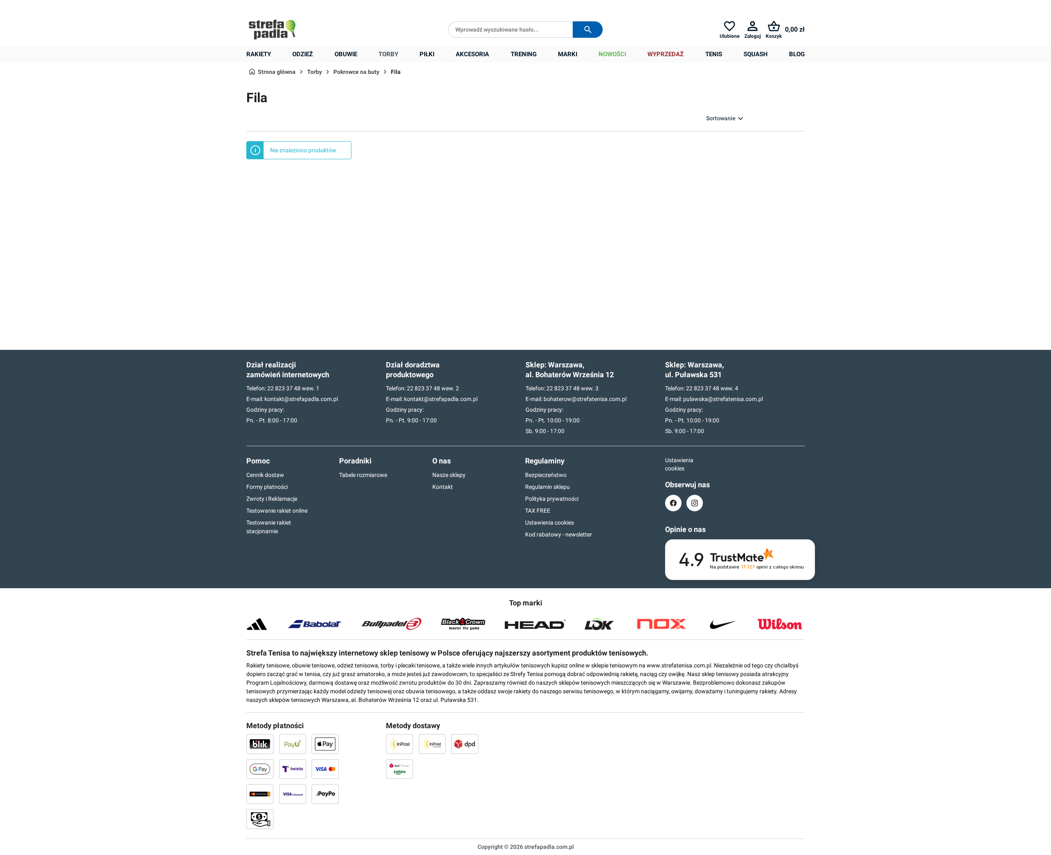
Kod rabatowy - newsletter (558, 534)
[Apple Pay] (325, 744)
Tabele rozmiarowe (363, 475)
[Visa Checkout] (292, 794)
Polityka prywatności (551, 498)
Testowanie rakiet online (276, 510)
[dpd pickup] (399, 769)
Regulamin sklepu (547, 487)
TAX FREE (537, 510)
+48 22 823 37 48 (306, 6)
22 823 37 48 (284, 388)
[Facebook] (673, 503)
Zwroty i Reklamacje (271, 498)
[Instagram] (694, 503)
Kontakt (442, 487)
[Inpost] (399, 744)
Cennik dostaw (265, 475)
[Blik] (259, 744)
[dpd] (464, 744)
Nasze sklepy (449, 475)
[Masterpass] (259, 794)
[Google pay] (259, 769)
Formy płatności (267, 487)
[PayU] (292, 744)
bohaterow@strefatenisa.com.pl (585, 399)
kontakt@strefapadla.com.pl (301, 399)
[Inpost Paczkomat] (432, 744)
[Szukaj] (588, 29)
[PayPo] (325, 794)
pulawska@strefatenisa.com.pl (723, 399)
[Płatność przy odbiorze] (259, 819)
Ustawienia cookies (549, 522)
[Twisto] (292, 769)
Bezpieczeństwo (546, 475)
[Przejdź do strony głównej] (272, 29)
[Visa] (325, 769)
